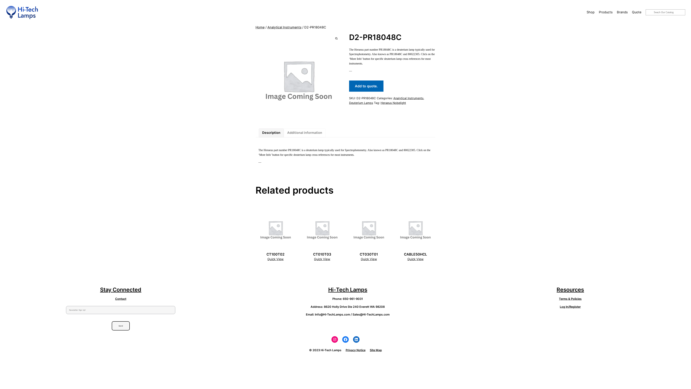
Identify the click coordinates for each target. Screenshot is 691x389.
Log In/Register (570, 306)
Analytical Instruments (284, 27)
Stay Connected (120, 289)
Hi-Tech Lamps (347, 289)
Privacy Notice (355, 350)
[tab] (271, 132)
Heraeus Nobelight (393, 103)
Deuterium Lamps (361, 103)
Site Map (376, 350)
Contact (120, 299)
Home (260, 27)
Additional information (304, 133)
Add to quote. (366, 86)
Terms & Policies (570, 299)
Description (271, 133)
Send (121, 326)
